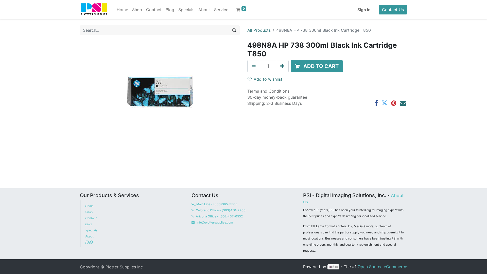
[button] (317, 66)
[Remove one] (253, 66)
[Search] (234, 30)
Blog (88, 224)
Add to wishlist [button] (268, 79)
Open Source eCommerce (382, 266)
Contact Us (393, 9)
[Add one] (282, 66)
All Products (259, 30)
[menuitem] (122, 10)
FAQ (89, 242)
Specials (91, 230)
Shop (89, 212)
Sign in (364, 9)
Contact (91, 218)
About (89, 236)
